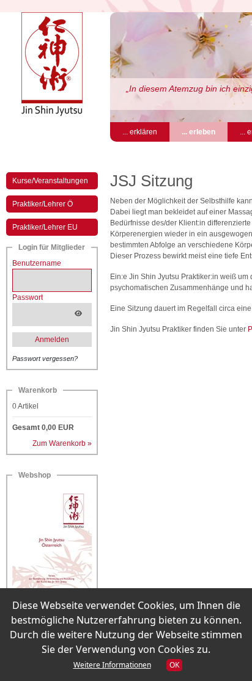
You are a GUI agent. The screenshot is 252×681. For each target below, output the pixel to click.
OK (174, 665)
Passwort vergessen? (45, 358)
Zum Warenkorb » (62, 443)
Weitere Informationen (112, 665)
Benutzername (36, 263)
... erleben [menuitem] (205, 131)
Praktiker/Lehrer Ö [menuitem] (42, 204)
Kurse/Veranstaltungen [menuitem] (50, 181)
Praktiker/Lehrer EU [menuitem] (45, 227)
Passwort (27, 297)
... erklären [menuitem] (139, 132)
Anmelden (52, 339)
